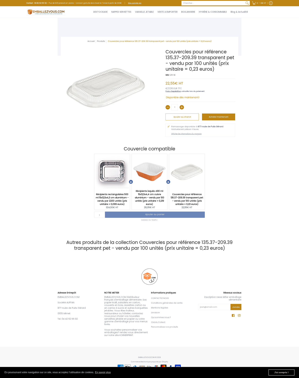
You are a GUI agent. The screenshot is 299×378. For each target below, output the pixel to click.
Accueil (91, 41)
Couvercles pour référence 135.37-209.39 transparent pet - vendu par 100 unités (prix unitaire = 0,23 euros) (187, 199)
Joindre (236, 307)
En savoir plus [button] (103, 372)
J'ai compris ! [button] (281, 372)
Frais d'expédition (173, 91)
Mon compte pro (134, 3)
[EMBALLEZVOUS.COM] (45, 12)
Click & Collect (158, 322)
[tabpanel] (149, 228)
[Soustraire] (168, 107)
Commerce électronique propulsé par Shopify (149, 362)
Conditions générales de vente (167, 303)
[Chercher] (247, 3)
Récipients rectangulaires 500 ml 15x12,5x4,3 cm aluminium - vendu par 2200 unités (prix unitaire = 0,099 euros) (112, 199)
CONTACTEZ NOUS (160, 298)
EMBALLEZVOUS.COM (146, 357)
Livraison (155, 312)
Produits (101, 41)
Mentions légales (159, 307)
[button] (259, 3)
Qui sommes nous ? (161, 317)
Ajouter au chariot (182, 117)
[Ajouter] (182, 107)
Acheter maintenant (218, 117)
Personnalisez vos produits (164, 327)
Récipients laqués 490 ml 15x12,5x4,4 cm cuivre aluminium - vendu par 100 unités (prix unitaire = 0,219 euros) (149, 197)
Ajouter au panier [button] (154, 214)
